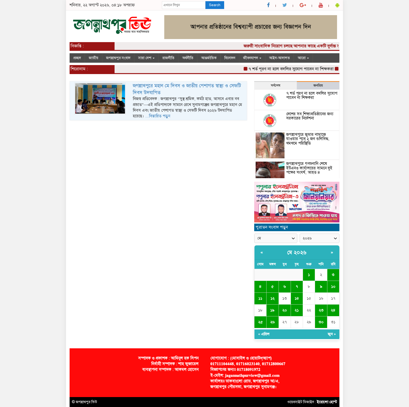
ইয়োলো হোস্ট (327, 402)
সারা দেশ (145, 58)
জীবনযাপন (251, 58)
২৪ (333, 310)
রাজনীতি (168, 58)
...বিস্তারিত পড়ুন (157, 116)
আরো (302, 58)
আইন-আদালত (279, 58)
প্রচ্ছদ (77, 58)
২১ (297, 310)
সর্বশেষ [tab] (275, 85)
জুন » (332, 334)
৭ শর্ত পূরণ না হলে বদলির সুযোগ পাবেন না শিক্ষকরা (285, 68)
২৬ (272, 322)
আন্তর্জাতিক (209, 58)
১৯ (272, 310)
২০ (284, 310)
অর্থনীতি (187, 58)
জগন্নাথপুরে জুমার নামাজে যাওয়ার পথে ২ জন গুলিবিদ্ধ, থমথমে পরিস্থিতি (307, 139)
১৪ (297, 298)
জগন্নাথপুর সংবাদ (118, 58)
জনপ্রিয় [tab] (318, 85)
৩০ (321, 322)
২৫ (260, 322)
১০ (333, 286)
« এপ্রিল (264, 334)
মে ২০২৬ (297, 252)
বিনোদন (229, 58)
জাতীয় (93, 58)
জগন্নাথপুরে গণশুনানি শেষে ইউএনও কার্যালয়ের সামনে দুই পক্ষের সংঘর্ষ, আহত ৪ (309, 168)
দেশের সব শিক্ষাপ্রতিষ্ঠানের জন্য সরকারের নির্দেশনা (309, 116)
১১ (260, 298)
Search (214, 5)
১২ (273, 298)
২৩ (321, 310)
